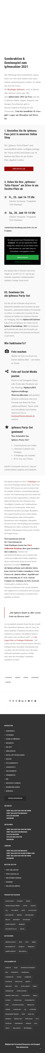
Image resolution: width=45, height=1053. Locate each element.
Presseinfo (31, 947)
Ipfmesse (8, 682)
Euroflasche (26, 995)
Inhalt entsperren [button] (22, 257)
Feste (27, 942)
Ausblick (8, 968)
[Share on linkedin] (22, 700)
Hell (6, 910)
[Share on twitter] (13, 700)
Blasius (19, 977)
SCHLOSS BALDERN (12, 816)
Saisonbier (16, 919)
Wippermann (28, 1028)
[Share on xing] (31, 700)
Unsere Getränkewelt (13, 739)
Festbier (33, 906)
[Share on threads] (16, 700)
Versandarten (10, 775)
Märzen (19, 915)
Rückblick (8, 1023)
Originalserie (29, 915)
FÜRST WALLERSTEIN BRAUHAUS (16, 813)
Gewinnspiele (10, 731)
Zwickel (22, 929)
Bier (6, 972)
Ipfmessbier (35, 677)
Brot (16, 986)
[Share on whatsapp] (25, 700)
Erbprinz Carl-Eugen (11, 995)
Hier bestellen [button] (19, 169)
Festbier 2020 (17, 1000)
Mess (23, 1014)
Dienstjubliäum (21, 991)
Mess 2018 (31, 1014)
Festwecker (10, 735)
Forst (7, 1005)
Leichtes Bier (32, 910)
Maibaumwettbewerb (12, 1014)
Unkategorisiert (10, 924)
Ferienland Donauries (22, 1044)
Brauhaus (8, 986)
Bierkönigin (25, 972)
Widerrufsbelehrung (13, 787)
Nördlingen (29, 1019)
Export (25, 906)
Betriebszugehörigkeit (28, 968)
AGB (7, 779)
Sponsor (28, 1023)
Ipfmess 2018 (17, 1009)
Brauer (28, 981)
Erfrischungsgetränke (12, 906)
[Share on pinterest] (19, 700)
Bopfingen (8, 677)
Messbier (8, 1019)
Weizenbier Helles (11, 929)
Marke (34, 942)
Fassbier (17, 677)
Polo (37, 1019)
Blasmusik (28, 977)
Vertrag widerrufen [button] (15, 798)
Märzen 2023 (18, 1019)
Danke (35, 986)
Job (25, 1009)
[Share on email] (35, 700)
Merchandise (9, 915)
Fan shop (9, 747)
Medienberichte (10, 947)
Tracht (7, 1028)
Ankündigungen (10, 942)
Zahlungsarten (11, 771)
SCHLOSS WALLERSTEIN (13, 837)
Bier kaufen (10, 743)
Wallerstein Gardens (13, 886)
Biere (20, 942)
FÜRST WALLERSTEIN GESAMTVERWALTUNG (20, 853)
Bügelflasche (25, 986)
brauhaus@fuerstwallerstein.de (23, 416)
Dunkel (28, 901)
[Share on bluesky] (28, 700)
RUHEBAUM (9, 818)
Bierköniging (9, 977)
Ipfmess (25, 677)
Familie (35, 995)
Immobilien (30, 1005)
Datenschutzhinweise (13, 783)
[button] (39, 6)
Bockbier (20, 901)
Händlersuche (10, 751)
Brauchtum (18, 981)
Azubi (16, 968)
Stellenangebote (12, 763)
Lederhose (32, 1009)
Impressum (9, 791)
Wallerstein (22, 951)
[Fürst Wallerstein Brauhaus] (8, 6)
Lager (23, 910)
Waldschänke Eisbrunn (13, 878)
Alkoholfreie (9, 901)
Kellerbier (14, 910)
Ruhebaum (9, 882)
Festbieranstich (30, 1000)
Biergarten (14, 972)
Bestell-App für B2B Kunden (15, 755)
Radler (7, 919)
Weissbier (22, 924)
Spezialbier (26, 919)
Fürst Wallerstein (12, 870)
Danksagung (9, 991)
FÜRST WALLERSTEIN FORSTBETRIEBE (18, 811)
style (35, 1023)
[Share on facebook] (10, 700)
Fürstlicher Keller (12, 874)
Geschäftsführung (18, 1005)
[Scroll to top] (40, 1048)
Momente (21, 947)
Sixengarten (19, 1023)
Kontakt (9, 759)
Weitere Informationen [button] (22, 262)
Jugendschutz (11, 767)
